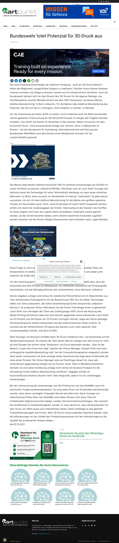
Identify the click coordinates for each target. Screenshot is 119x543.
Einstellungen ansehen (73, 277)
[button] (81, 261)
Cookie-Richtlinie (49, 281)
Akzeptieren (43, 277)
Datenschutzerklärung (62, 281)
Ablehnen (57, 277)
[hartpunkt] (19, 12)
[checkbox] (5, 540)
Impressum (74, 281)
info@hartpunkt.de (43, 533)
